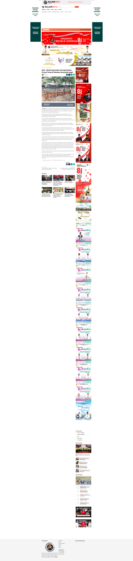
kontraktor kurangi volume (46, 160)
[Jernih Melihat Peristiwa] (50, 6)
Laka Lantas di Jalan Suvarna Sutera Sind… (84, 471)
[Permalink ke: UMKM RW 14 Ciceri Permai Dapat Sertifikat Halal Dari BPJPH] (83, 480)
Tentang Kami (60, 540)
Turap (64, 160)
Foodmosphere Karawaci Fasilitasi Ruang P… (84, 503)
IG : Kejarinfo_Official (61, 551)
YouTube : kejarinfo (61, 554)
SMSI (78, 436)
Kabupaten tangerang (82, 457)
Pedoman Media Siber (61, 543)
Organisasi (81, 465)
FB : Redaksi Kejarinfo (61, 552)
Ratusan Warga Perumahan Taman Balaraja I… (84, 459)
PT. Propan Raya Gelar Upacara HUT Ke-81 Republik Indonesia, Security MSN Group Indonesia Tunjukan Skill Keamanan (58, 183)
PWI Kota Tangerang (80, 432)
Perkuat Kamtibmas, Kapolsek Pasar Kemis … (84, 491)
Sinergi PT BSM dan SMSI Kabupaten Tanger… (84, 499)
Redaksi (56, 557)
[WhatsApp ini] (74, 75)
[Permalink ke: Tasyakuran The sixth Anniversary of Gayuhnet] (70, 178)
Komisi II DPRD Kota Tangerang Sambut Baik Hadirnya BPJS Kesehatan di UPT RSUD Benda (69, 195)
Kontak (59, 547)
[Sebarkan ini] (67, 75)
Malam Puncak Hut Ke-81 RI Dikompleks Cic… (83, 455)
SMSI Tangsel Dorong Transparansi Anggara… (83, 467)
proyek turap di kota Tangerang (57, 160)
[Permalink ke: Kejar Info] (43, 74)
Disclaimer (59, 544)
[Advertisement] (66, 20)
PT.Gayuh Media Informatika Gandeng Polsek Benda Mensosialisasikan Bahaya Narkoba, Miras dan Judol (46, 195)
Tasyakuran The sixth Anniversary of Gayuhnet (69, 182)
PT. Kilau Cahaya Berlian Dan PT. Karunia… (85, 495)
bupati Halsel (79, 438)
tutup (40, 0)
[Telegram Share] (72, 75)
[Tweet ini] (69, 75)
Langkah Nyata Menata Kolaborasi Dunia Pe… (83, 463)
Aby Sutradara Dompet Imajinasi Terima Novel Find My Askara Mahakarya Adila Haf (49, 168)
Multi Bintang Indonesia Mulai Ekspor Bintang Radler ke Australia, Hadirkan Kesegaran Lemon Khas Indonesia (58, 195)
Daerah (80, 461)
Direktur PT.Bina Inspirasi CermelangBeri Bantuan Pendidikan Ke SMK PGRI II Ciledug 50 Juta (67, 168)
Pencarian (76, 6)
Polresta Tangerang (80, 434)
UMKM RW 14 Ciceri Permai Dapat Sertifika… (84, 487)
